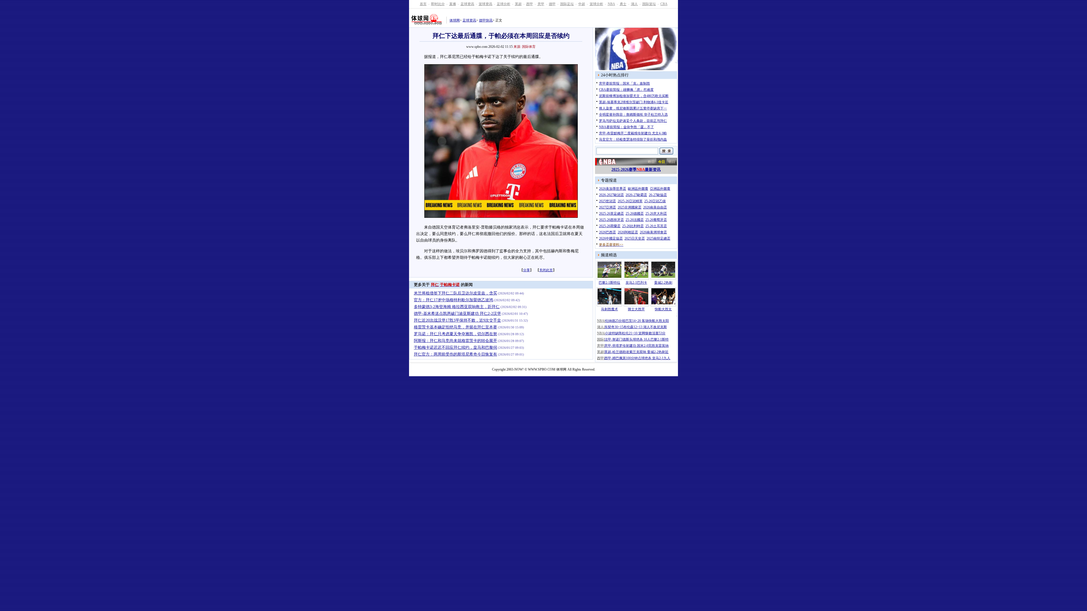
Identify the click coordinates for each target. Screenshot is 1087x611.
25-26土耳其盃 (656, 226)
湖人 (634, 4)
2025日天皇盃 (634, 238)
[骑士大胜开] (636, 303)
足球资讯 (467, 4)
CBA (663, 4)
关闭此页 (546, 270)
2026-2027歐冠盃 (611, 195)
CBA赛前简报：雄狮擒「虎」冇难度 (626, 90)
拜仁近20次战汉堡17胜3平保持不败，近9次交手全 (457, 320)
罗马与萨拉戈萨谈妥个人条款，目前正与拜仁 (633, 121)
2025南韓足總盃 (658, 238)
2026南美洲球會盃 (653, 232)
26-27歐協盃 (658, 195)
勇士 (623, 4)
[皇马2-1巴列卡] (636, 277)
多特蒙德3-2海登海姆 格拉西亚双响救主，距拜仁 (457, 307)
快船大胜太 (663, 309)
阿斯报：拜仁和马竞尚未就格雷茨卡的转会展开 (455, 341)
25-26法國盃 (635, 220)
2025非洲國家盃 (629, 207)
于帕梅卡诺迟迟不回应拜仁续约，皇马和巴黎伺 (455, 347)
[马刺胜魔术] (609, 303)
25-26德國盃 (635, 214)
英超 (518, 4)
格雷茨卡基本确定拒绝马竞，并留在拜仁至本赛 (455, 327)
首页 (423, 4)
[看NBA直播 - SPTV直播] (637, 69)
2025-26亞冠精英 (630, 201)
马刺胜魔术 (609, 309)
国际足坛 (567, 4)
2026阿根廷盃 (628, 232)
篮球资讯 (485, 4)
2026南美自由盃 (655, 207)
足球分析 (503, 4)
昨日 (651, 162)
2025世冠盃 (607, 201)
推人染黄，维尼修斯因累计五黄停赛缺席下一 (633, 108)
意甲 (541, 4)
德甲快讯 (486, 20)
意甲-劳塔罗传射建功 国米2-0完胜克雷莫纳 (636, 346)
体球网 (455, 20)
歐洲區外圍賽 (638, 189)
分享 (526, 270)
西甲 (529, 4)
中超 (581, 4)
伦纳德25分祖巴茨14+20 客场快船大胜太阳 (637, 321)
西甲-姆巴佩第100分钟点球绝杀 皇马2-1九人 (637, 358)
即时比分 (438, 4)
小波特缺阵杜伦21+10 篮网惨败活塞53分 (635, 333)
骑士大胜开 (636, 309)
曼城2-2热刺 (663, 283)
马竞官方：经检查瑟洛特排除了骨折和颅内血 (633, 139)
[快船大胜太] (663, 303)
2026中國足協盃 (611, 238)
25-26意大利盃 (656, 214)
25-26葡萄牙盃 (656, 220)
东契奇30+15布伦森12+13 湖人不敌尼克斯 (635, 327)
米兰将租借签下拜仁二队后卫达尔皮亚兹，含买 (455, 293)
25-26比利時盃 (633, 226)
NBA (611, 4)
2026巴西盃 (607, 232)
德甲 (552, 4)
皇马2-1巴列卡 (636, 283)
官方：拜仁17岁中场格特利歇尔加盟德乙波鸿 (453, 300)
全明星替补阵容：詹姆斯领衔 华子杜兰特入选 (633, 115)
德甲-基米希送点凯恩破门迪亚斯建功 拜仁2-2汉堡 (457, 313)
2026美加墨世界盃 (612, 189)
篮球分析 (596, 4)
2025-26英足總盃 (611, 214)
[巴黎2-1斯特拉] (609, 277)
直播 (452, 4)
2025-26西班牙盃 (611, 220)
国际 (600, 339)
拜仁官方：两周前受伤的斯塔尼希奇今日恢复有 (455, 354)
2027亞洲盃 (607, 207)
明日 (671, 162)
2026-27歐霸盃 (636, 195)
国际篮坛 (649, 4)
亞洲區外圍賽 (660, 189)
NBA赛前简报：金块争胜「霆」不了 (626, 127)
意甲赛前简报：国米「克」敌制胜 (624, 83)
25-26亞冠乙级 (655, 201)
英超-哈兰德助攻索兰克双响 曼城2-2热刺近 (636, 352)
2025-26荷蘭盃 (609, 226)
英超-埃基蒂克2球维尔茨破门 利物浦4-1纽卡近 (633, 102)
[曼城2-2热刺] (663, 277)
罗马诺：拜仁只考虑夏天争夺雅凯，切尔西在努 (455, 334)
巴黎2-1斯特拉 (609, 283)
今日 (661, 162)
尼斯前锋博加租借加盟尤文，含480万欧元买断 (634, 96)
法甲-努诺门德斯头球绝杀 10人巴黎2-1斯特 (636, 339)
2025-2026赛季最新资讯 (636, 169)
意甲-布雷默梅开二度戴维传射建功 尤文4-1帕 (633, 133)
